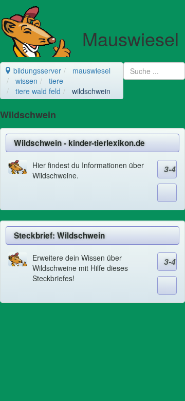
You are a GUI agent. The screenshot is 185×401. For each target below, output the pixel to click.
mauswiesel (91, 70)
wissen (26, 81)
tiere (56, 81)
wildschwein (91, 91)
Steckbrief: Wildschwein (59, 235)
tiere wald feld (38, 91)
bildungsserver (36, 70)
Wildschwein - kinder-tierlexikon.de (79, 143)
